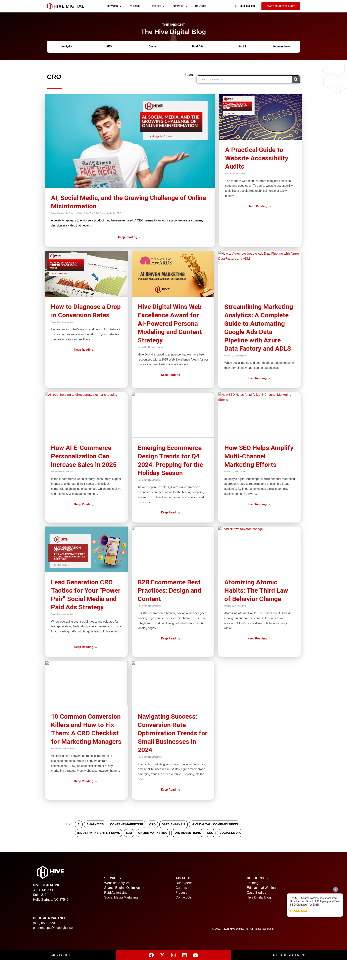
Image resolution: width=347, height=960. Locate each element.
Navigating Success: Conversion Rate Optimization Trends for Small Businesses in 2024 (172, 733)
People (156, 6)
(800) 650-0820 (247, 6)
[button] (280, 6)
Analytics (95, 824)
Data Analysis (173, 824)
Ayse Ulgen (240, 355)
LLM (129, 833)
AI (78, 824)
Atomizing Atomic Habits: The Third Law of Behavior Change (256, 590)
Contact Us (183, 897)
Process (135, 6)
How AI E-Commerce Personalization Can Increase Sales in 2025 (83, 456)
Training (252, 883)
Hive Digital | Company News (215, 824)
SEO (119, 213)
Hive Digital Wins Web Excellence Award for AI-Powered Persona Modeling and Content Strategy (170, 323)
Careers (181, 887)
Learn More (300, 911)
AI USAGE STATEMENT (289, 955)
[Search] (296, 79)
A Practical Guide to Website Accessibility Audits (256, 158)
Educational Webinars (262, 887)
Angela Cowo (67, 213)
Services (112, 6)
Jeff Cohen (241, 173)
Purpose (178, 6)
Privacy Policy (57, 955)
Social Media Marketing (121, 897)
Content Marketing (126, 824)
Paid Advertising (187, 833)
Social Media (230, 833)
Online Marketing (108, 213)
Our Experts (184, 883)
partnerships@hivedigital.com (54, 927)
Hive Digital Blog (259, 897)
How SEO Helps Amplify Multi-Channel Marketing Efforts (258, 456)
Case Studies (256, 892)
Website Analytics (117, 883)
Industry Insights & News (98, 833)
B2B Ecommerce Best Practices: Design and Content (169, 590)
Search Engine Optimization (124, 887)
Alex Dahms (67, 471)
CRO (96, 213)
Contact (200, 6)
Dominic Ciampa (156, 347)
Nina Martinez (68, 322)
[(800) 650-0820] (236, 6)
